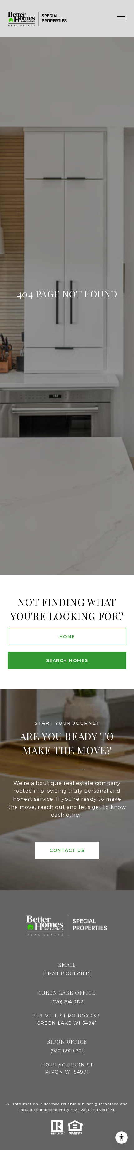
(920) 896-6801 (67, 1051)
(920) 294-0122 (67, 1002)
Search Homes (67, 660)
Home (67, 637)
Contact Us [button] (67, 850)
